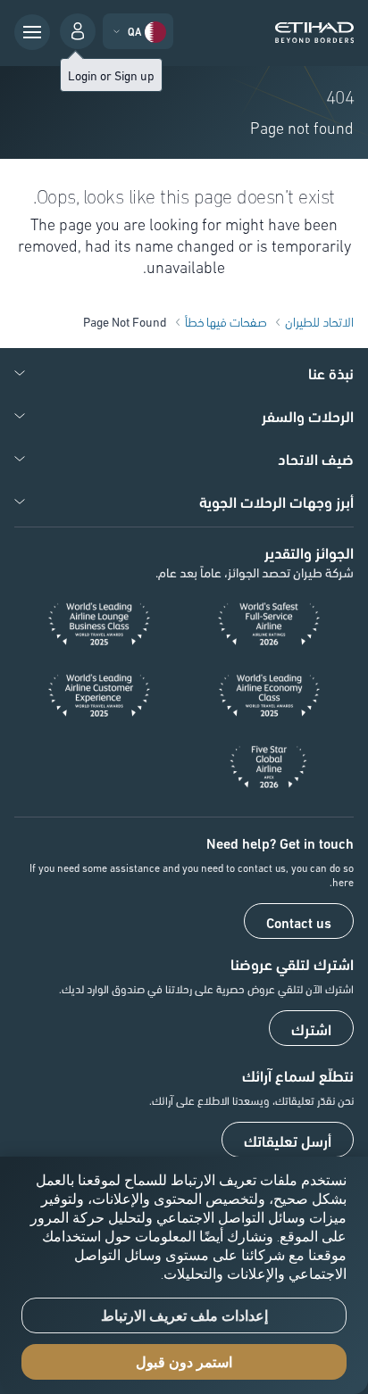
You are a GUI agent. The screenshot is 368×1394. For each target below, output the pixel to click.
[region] (184, 1275)
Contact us (298, 922)
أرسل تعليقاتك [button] (287, 1140)
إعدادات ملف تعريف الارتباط (184, 1316)
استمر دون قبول (184, 1362)
